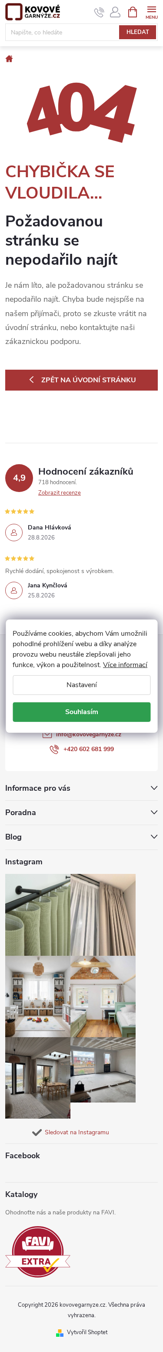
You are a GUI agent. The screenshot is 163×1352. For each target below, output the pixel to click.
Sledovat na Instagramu (77, 1132)
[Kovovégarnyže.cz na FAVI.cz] (37, 1252)
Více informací (125, 664)
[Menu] (151, 11)
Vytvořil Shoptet (87, 1332)
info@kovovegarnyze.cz (88, 734)
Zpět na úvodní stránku (88, 380)
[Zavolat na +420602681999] (99, 12)
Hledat (137, 32)
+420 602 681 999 (88, 749)
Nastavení (82, 684)
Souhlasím (81, 712)
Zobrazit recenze (59, 493)
